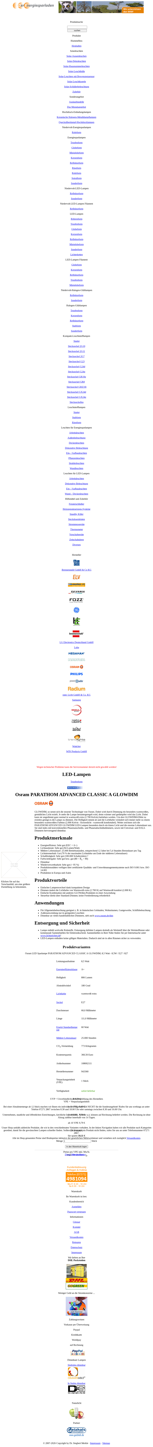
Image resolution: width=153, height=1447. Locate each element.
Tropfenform (76, 142)
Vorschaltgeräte (76, 534)
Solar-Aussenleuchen (76, 56)
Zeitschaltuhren (76, 539)
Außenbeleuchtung (76, 438)
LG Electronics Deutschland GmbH (77, 642)
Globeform (76, 147)
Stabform (76, 326)
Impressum (76, 1252)
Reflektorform (76, 163)
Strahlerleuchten (76, 463)
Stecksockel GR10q (76, 376)
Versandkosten (133, 1138)
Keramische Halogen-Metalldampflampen (76, 117)
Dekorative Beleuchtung (76, 448)
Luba (76, 647)
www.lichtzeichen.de (50, 935)
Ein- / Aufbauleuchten (76, 453)
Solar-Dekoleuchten (76, 61)
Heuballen (76, 46)
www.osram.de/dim (104, 915)
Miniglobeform (76, 152)
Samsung (76, 700)
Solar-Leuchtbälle (76, 71)
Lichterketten (76, 254)
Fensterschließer (76, 504)
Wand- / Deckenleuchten (76, 494)
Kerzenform (76, 158)
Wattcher (76, 746)
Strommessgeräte (77, 524)
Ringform (76, 168)
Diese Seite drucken (74, 1154)
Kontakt (76, 1227)
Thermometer (76, 529)
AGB (76, 1232)
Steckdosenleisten (76, 519)
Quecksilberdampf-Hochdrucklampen (76, 122)
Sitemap (106, 1443)
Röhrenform (76, 219)
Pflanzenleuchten (76, 458)
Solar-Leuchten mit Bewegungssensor (76, 76)
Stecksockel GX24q (76, 397)
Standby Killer (76, 514)
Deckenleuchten (76, 443)
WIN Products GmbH (76, 751)
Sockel (59, 1002)
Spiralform (77, 178)
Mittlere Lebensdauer (66, 1038)
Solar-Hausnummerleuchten (76, 66)
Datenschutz (76, 1247)
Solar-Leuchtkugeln (76, 81)
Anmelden (76, 1206)
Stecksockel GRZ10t (76, 387)
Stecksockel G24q (76, 371)
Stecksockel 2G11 (76, 351)
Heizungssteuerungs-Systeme (76, 509)
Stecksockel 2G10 (76, 346)
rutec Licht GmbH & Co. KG (77, 695)
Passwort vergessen (76, 1211)
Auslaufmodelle (76, 102)
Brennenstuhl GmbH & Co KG (76, 570)
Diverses (76, 544)
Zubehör (76, 91)
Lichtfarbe (61, 993)
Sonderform (76, 183)
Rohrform (76, 132)
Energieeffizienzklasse (66, 969)
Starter (77, 341)
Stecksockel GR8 (76, 382)
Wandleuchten (76, 468)
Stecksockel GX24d (76, 392)
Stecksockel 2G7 (77, 356)
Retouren (76, 1242)
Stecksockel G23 (77, 361)
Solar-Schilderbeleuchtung (76, 86)
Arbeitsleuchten (76, 432)
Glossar (76, 1222)
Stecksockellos (77, 402)
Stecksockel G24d (76, 366)
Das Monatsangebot (76, 107)
